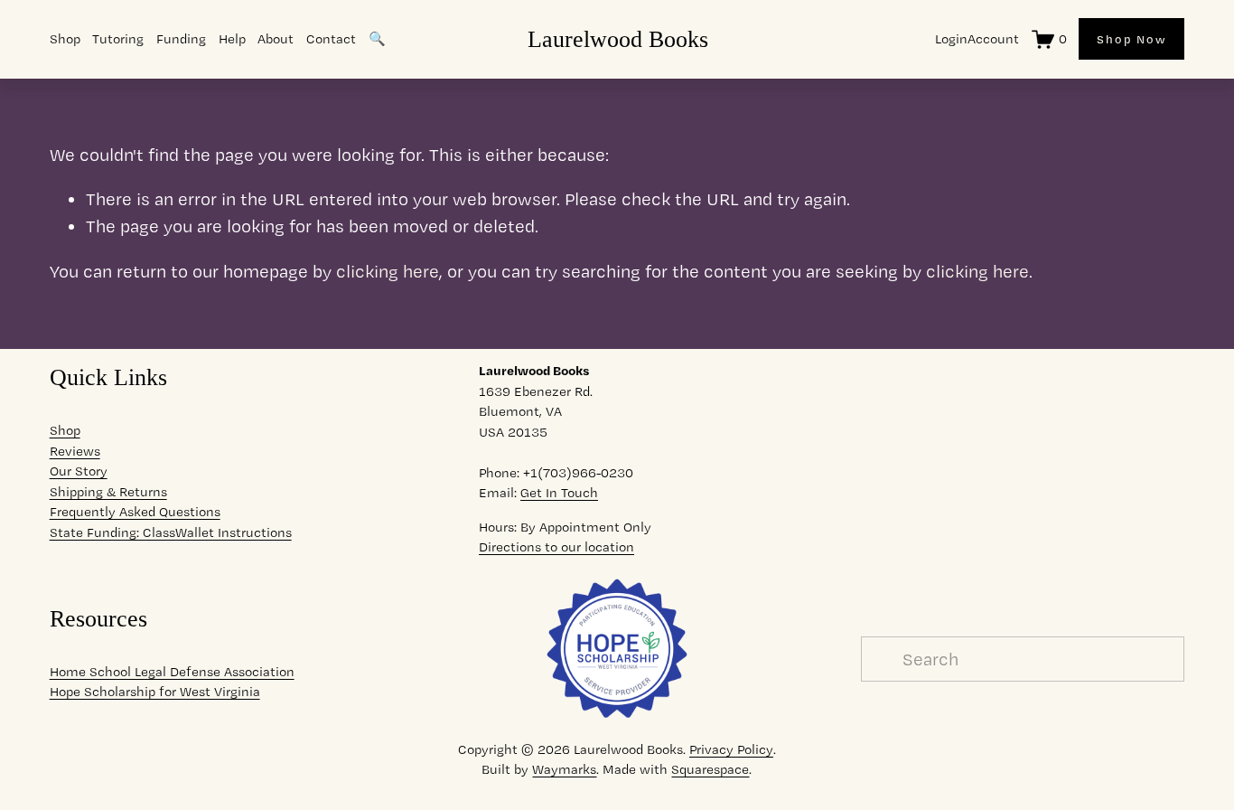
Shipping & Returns (108, 492)
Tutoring (118, 39)
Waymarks (564, 769)
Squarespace (710, 769)
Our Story (79, 471)
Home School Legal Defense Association (172, 672)
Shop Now (1132, 39)
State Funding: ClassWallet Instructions (171, 532)
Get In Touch (559, 493)
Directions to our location (556, 547)
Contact (331, 39)
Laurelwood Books (618, 38)
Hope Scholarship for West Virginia (155, 691)
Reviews (75, 451)
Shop (65, 430)
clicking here (387, 271)
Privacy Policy (731, 749)
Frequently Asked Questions (135, 512)
